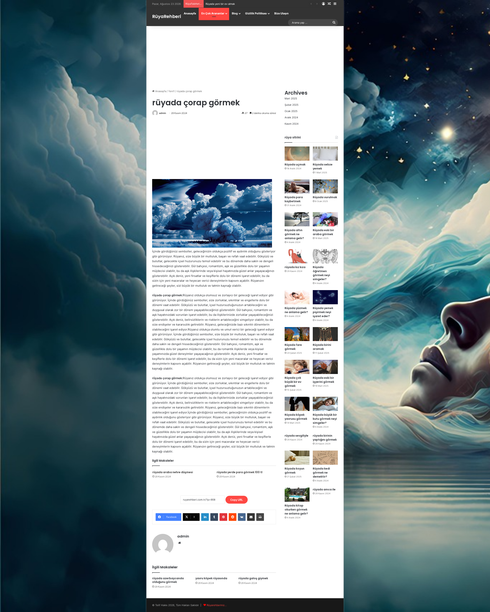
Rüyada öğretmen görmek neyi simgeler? (321, 273)
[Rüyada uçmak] (297, 153)
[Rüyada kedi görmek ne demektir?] (325, 458)
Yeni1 (171, 91)
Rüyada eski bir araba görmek (323, 232)
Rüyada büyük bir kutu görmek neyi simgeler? (325, 419)
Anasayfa (190, 13)
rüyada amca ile (324, 489)
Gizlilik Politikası (256, 13)
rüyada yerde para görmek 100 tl (239, 472)
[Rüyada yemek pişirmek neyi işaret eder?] (325, 297)
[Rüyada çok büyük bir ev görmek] (297, 367)
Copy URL (236, 499)
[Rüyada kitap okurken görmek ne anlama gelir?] (297, 495)
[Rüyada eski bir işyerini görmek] (325, 367)
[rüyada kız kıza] (297, 256)
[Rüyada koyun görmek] (297, 458)
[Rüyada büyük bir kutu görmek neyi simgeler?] (325, 404)
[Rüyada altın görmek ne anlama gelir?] (297, 219)
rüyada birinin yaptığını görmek (325, 438)
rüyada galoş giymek (253, 578)
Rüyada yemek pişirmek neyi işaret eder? (323, 312)
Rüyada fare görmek (293, 347)
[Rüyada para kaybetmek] (297, 186)
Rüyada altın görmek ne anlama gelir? (294, 234)
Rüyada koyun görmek (294, 471)
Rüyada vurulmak (325, 197)
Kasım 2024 (291, 123)
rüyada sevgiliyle (296, 436)
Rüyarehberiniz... (217, 605)
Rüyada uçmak (295, 164)
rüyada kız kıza (295, 267)
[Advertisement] (245, 56)
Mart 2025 (291, 98)
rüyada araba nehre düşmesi (172, 472)
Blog (235, 13)
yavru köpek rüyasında (211, 578)
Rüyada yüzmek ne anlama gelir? (296, 310)
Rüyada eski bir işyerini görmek (323, 380)
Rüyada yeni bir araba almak (222, 3)
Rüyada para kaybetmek (294, 199)
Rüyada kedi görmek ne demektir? (321, 473)
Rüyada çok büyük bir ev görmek (293, 382)
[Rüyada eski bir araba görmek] (325, 219)
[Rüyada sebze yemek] (325, 153)
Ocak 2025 (291, 111)
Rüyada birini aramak (322, 347)
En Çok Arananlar (212, 13)
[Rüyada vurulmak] (325, 186)
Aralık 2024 (291, 117)
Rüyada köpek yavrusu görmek (296, 417)
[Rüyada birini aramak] (325, 334)
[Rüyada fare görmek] (297, 334)
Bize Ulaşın (281, 13)
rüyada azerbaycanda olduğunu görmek (168, 580)
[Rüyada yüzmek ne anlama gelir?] (297, 297)
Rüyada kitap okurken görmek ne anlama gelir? (296, 509)
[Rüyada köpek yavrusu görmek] (297, 404)
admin (162, 113)
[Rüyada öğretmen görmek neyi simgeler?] (325, 256)
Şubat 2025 (291, 104)
